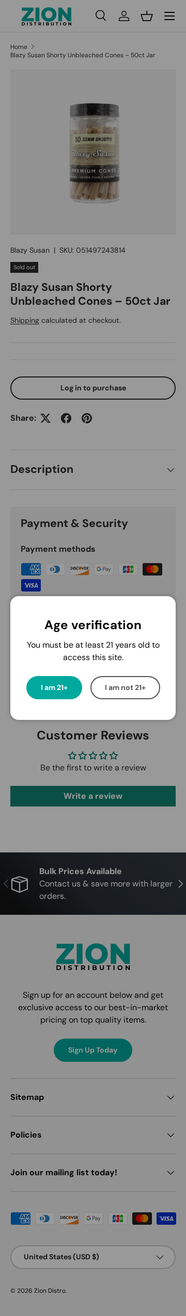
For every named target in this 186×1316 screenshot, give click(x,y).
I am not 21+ (125, 687)
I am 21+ (54, 687)
